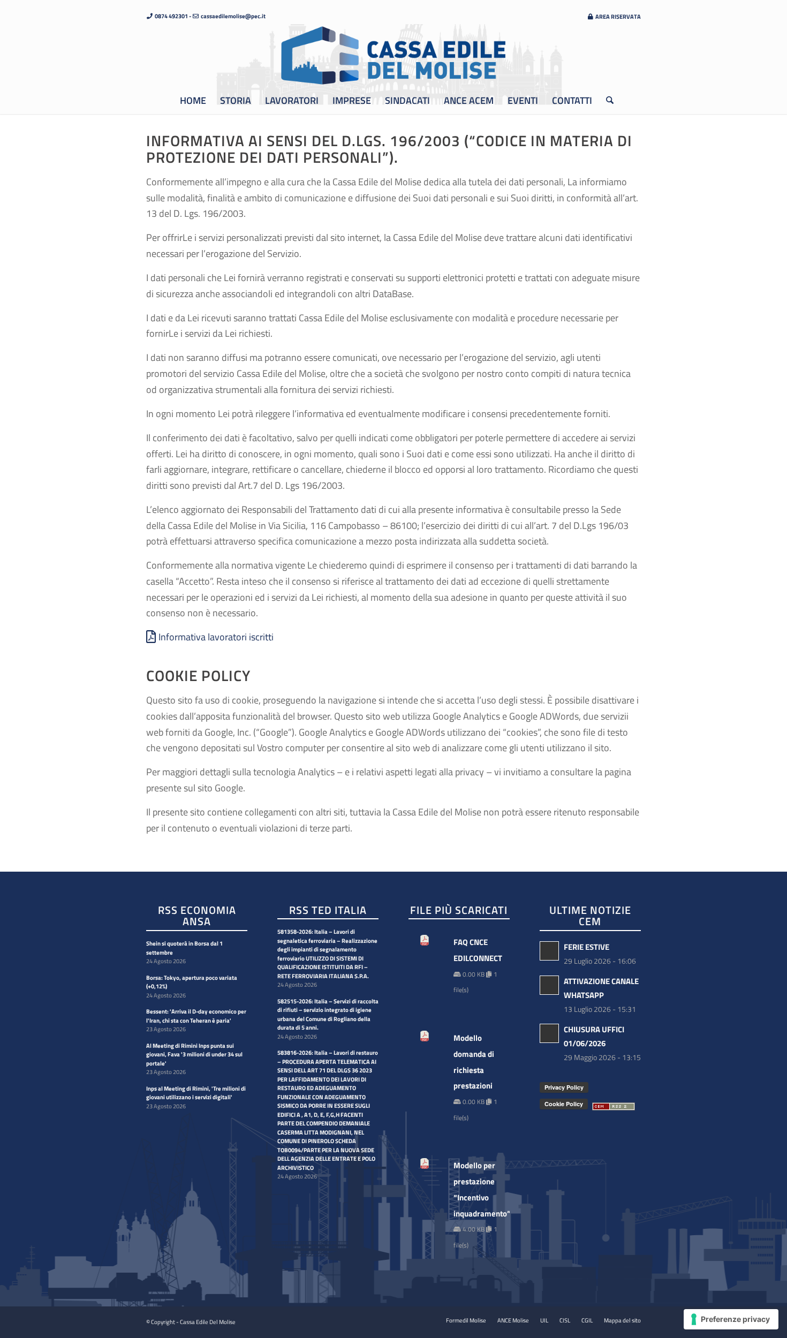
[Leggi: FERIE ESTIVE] (549, 951)
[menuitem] (611, 16)
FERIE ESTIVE (586, 947)
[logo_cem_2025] (393, 55)
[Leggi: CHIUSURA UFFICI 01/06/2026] (549, 1033)
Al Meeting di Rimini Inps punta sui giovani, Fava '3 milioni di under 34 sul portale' (194, 1054)
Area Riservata (617, 16)
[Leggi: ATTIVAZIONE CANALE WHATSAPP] (549, 985)
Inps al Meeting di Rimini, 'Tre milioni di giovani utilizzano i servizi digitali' (196, 1093)
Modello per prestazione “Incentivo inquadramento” (476, 1189)
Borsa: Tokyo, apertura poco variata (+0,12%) (191, 982)
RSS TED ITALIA (328, 911)
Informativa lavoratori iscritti (216, 637)
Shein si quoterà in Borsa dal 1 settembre (184, 948)
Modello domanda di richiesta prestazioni (473, 1062)
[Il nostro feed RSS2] (613, 1107)
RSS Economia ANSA (197, 916)
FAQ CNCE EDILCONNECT (476, 950)
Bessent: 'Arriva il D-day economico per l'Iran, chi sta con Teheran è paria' (196, 1016)
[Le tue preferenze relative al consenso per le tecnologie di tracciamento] (731, 1319)
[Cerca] (606, 100)
